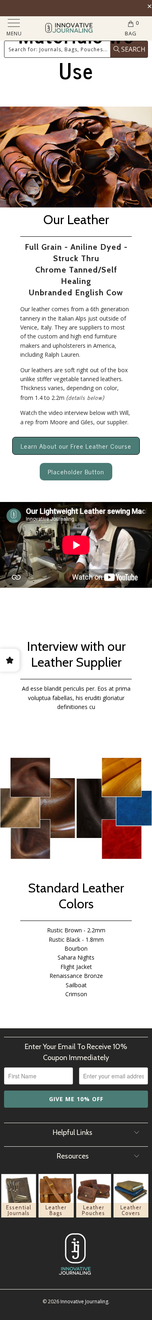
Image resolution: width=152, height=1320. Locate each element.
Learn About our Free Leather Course (76, 446)
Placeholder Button (76, 471)
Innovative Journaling (84, 1301)
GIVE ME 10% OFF (76, 1099)
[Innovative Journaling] (69, 29)
